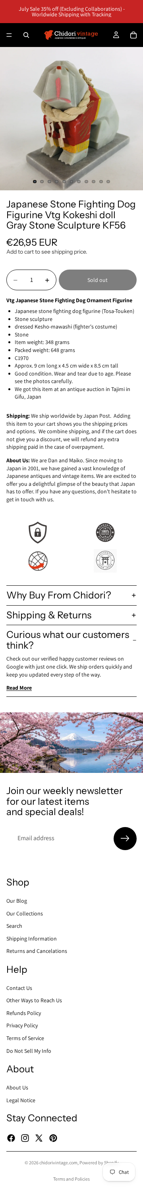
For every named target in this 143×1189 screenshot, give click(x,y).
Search (14, 925)
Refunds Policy (23, 1012)
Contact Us (19, 987)
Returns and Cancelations (36, 950)
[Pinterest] (53, 1137)
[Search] (26, 35)
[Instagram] (25, 1137)
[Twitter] (39, 1137)
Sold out (97, 280)
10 (100, 181)
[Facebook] (11, 1137)
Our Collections (24, 913)
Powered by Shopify (99, 1163)
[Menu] (9, 35)
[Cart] (133, 35)
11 (108, 181)
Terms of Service (25, 1038)
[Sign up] (125, 838)
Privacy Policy (22, 1025)
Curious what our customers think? (67, 640)
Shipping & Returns (48, 615)
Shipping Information (31, 938)
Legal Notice (20, 1099)
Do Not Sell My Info (28, 1050)
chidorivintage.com (58, 1163)
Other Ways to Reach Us (34, 1000)
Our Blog (16, 900)
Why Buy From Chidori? (58, 595)
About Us (17, 1087)
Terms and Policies (71, 1179)
